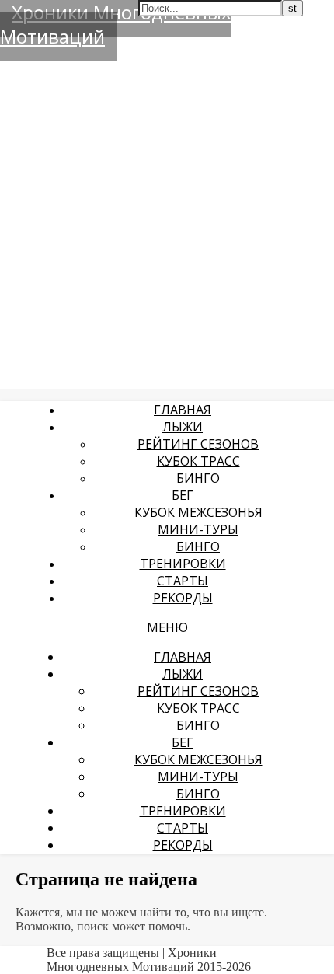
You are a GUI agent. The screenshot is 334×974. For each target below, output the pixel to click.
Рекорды (183, 597)
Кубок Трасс (198, 461)
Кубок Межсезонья (198, 512)
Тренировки (183, 563)
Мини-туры (198, 529)
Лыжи (182, 426)
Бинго (198, 478)
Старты (182, 580)
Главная (182, 409)
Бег (182, 495)
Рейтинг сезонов (198, 443)
